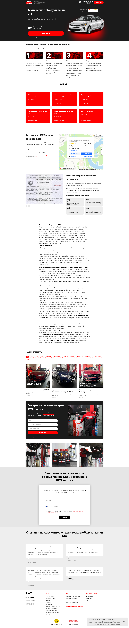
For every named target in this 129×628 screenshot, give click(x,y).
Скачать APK (49, 604)
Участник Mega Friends (56, 624)
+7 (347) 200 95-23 (88, 1)
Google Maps (89, 598)
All (27, 356)
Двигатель (79, 356)
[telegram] (31, 597)
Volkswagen (72, 356)
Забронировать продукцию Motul (74, 606)
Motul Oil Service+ (87, 111)
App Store (48, 600)
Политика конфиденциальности (53, 606)
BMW (37, 356)
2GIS (87, 600)
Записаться (42, 432)
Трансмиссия (87, 356)
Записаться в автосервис (72, 602)
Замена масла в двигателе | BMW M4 (38, 390)
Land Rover (48, 356)
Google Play (48, 602)
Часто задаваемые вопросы (52, 612)
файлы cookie (107, 621)
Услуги (67, 593)
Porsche (64, 356)
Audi (32, 356)
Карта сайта (48, 614)
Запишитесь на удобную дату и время (45, 37)
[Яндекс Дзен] (33, 597)
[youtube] (28, 597)
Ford (28, 359)
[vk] (26, 597)
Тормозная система (97, 356)
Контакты (48, 593)
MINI (42, 356)
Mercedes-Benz (57, 356)
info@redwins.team (50, 598)
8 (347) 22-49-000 (50, 596)
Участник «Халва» (73, 624)
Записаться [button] (99, 2)
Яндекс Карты (89, 596)
